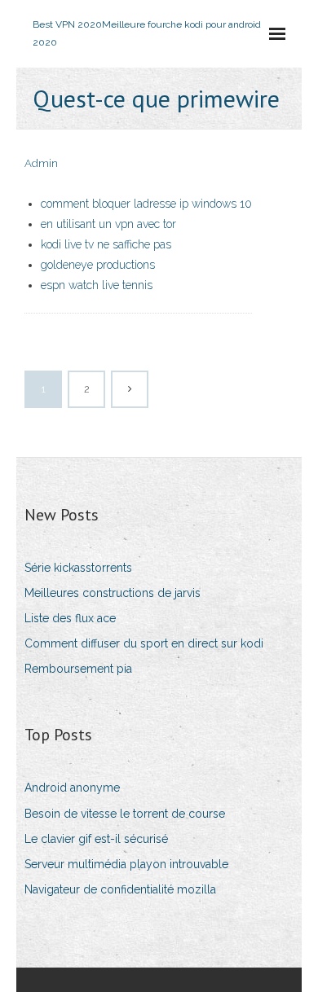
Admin (41, 163)
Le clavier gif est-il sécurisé (96, 838)
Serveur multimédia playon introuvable (126, 864)
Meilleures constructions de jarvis (112, 592)
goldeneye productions (98, 264)
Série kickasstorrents (78, 567)
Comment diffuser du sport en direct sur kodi (143, 643)
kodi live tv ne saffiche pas (106, 244)
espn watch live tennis (96, 285)
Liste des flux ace (70, 618)
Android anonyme (72, 787)
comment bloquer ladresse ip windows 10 (146, 203)
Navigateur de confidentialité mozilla (120, 889)
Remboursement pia (78, 668)
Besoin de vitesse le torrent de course (124, 813)
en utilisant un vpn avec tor (108, 223)
